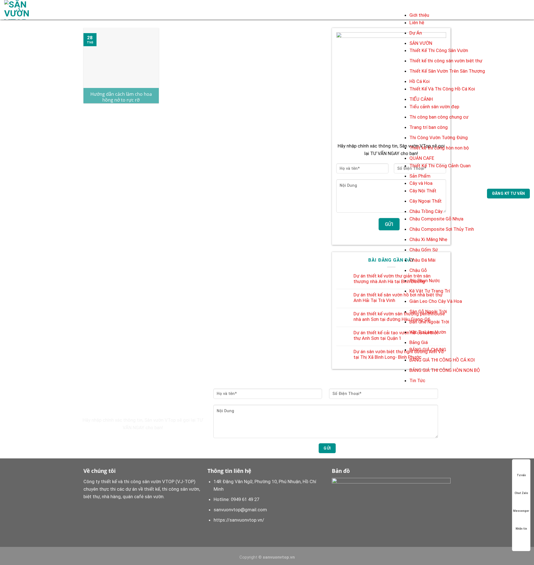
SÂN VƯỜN (420, 43)
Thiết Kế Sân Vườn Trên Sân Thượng (447, 71)
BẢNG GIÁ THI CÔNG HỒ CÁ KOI (442, 360)
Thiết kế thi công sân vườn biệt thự (445, 60)
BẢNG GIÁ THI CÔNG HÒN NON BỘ (444, 370)
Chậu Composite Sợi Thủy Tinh (441, 229)
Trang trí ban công (428, 127)
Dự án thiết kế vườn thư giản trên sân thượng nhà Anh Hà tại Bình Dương (392, 278)
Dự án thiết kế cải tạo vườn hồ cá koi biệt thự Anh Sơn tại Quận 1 (395, 335)
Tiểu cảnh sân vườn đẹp (434, 106)
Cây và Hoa (420, 183)
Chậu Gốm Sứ (423, 249)
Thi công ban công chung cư (438, 117)
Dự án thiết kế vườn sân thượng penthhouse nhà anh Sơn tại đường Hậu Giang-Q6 (399, 316)
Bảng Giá (418, 342)
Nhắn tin (521, 528)
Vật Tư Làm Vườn (427, 332)
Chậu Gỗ (418, 270)
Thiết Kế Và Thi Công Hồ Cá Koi (442, 89)
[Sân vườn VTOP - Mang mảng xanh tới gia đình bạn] (25, 9)
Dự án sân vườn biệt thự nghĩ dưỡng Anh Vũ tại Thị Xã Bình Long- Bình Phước (398, 354)
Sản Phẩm (420, 176)
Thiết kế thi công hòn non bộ (439, 148)
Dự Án (415, 33)
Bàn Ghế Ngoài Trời (429, 322)
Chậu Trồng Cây (425, 211)
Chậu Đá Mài (422, 260)
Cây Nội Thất (422, 190)
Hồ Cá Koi (419, 81)
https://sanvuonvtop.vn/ (239, 520)
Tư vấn (521, 475)
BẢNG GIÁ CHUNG (427, 349)
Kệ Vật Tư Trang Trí (429, 291)
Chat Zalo (521, 493)
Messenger (521, 510)
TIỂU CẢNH (421, 99)
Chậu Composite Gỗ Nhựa (436, 219)
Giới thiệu (419, 15)
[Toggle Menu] (415, 5)
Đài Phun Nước (424, 280)
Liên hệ (416, 22)
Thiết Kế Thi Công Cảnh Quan (440, 165)
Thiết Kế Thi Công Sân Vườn (438, 50)
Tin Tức (417, 380)
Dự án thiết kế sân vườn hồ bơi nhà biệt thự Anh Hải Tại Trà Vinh (397, 297)
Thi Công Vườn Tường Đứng (438, 137)
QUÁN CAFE (421, 158)
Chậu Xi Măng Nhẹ (428, 239)
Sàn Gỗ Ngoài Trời (428, 311)
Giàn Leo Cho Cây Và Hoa (435, 301)
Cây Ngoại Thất (425, 201)
